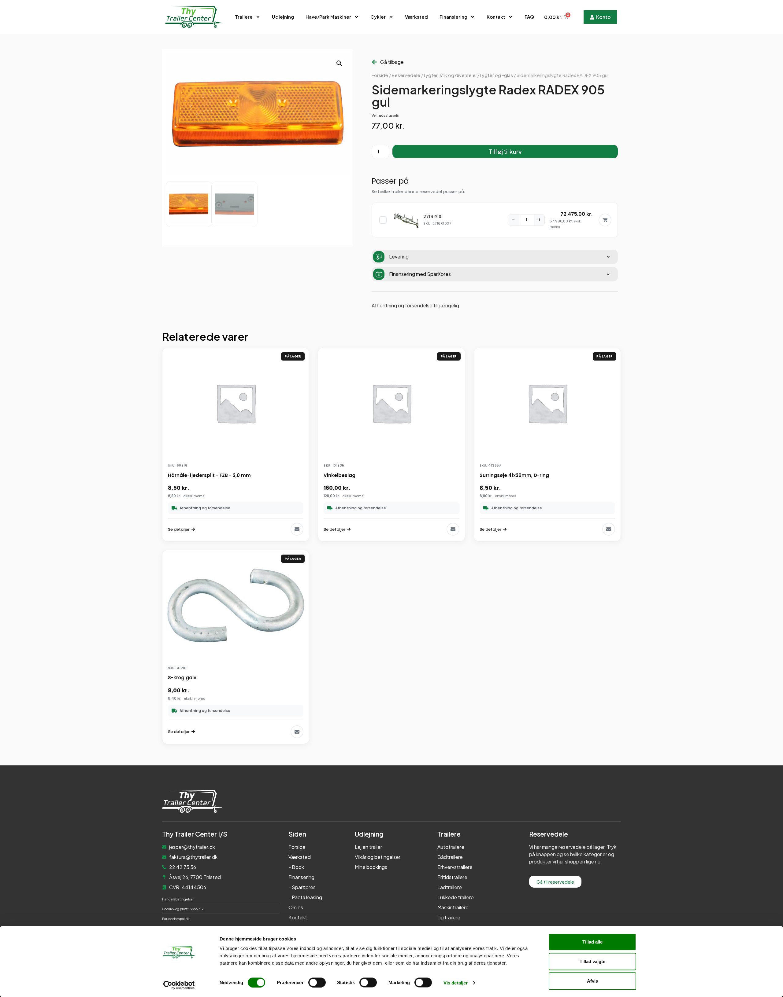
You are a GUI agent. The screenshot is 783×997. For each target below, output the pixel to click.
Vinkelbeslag (339, 475)
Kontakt (496, 17)
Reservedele (406, 75)
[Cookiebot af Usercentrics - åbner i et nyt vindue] (179, 985)
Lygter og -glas (496, 75)
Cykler (378, 17)
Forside (380, 75)
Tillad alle (592, 941)
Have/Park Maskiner (328, 17)
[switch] (317, 982)
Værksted (416, 17)
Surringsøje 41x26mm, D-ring (514, 475)
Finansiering (453, 17)
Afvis (592, 981)
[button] (339, 63)
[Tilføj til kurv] (605, 220)
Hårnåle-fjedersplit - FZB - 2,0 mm (209, 475)
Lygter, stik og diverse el (450, 75)
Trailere (244, 17)
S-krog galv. (183, 677)
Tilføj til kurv (505, 151)
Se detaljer (179, 529)
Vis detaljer (455, 982)
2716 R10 (432, 217)
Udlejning (283, 17)
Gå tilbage (392, 62)
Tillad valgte (592, 961)
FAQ (529, 17)
